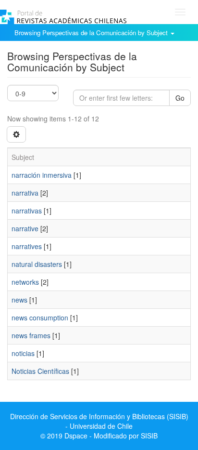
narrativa (25, 193)
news (19, 299)
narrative (25, 228)
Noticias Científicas (40, 371)
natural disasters (37, 264)
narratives (27, 246)
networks (25, 282)
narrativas (27, 210)
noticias (23, 353)
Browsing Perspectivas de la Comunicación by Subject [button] (92, 32)
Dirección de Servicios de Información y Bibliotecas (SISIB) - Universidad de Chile (99, 421)
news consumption (40, 317)
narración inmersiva (42, 175)
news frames (31, 335)
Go (180, 98)
